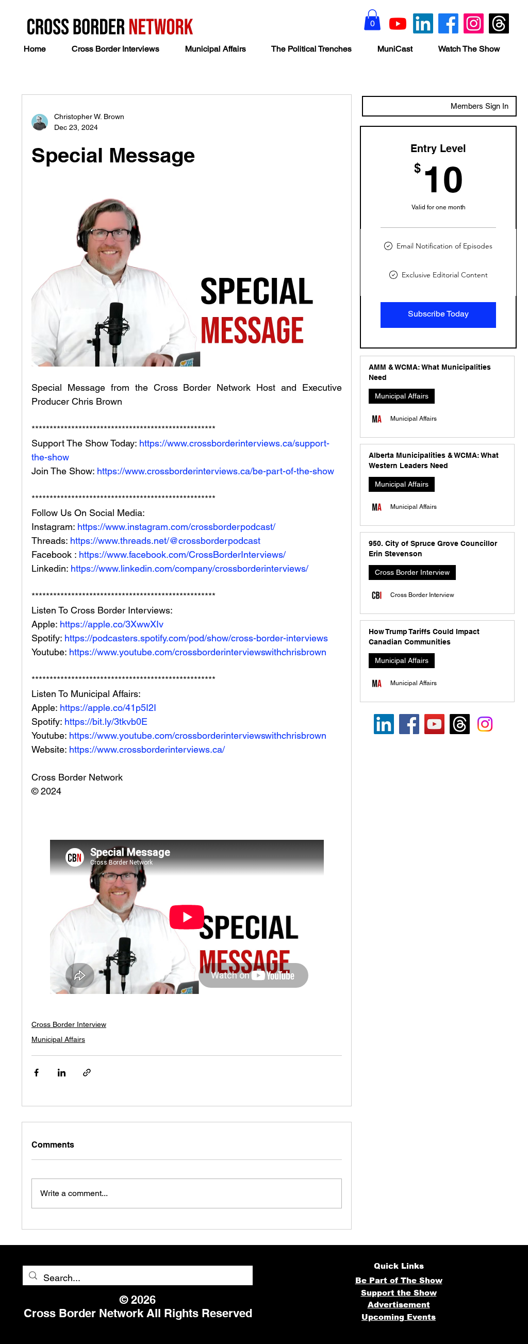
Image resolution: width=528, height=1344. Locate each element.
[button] (372, 19)
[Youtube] (398, 23)
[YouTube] (434, 724)
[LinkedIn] (423, 23)
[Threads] (499, 23)
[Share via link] (87, 1072)
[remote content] (187, 917)
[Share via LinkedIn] (62, 1072)
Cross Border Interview (68, 1024)
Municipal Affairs (58, 1039)
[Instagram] (474, 23)
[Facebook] (448, 23)
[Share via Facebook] (36, 1072)
